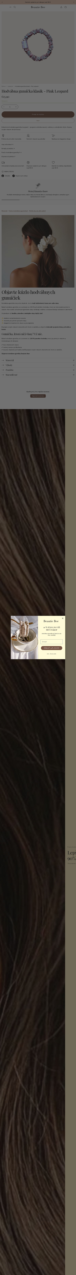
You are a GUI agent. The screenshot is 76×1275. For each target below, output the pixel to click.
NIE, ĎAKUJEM (51, 654)
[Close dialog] (62, 618)
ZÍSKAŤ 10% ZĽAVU (51, 648)
